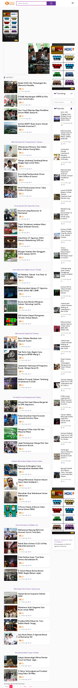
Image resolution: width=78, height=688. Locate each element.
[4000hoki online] (6, 31)
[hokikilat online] (14, 14)
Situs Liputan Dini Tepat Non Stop (26, 206)
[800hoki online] (6, 27)
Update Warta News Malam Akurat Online (27, 461)
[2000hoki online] (14, 27)
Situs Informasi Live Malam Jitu (27, 525)
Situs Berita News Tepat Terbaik (27, 653)
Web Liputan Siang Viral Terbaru (27, 333)
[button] (7, 58)
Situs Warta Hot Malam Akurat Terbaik (27, 270)
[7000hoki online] (6, 23)
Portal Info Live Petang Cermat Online (27, 397)
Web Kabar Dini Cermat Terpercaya (27, 589)
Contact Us (64, 540)
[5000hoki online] (14, 19)
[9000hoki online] (14, 23)
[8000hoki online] (6, 14)
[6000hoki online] (14, 31)
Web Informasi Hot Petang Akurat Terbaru (26, 142)
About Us (57, 540)
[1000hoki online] (6, 19)
